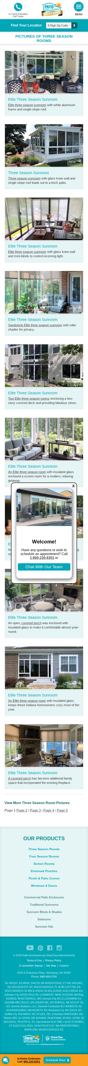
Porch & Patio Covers (44, 878)
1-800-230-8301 (42, 558)
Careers (64, 965)
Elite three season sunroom (27, 105)
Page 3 (35, 810)
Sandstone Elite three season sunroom (35, 325)
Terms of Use (34, 960)
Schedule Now (56, 1060)
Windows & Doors (44, 885)
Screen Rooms (44, 863)
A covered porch (19, 778)
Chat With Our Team (44, 567)
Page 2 (21, 810)
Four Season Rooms (44, 856)
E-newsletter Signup (31, 965)
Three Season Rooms (44, 849)
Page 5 (62, 810)
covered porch (31, 623)
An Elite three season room (27, 472)
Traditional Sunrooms (44, 904)
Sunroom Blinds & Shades (44, 912)
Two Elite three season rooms (29, 398)
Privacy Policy (53, 960)
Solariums (44, 919)
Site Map (51, 965)
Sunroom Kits (44, 926)
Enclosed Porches (44, 871)
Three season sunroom (24, 178)
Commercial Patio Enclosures (44, 897)
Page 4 (48, 810)
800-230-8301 (31, 1061)
